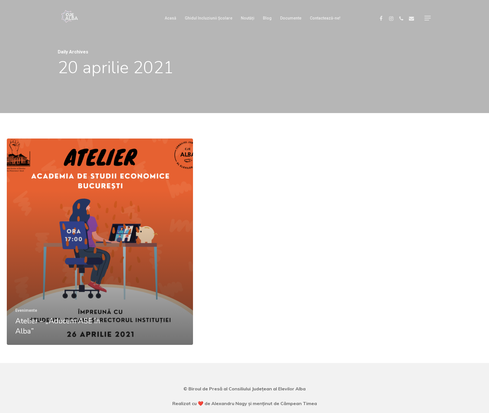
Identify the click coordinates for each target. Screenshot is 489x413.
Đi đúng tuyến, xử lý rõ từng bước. (45, 382)
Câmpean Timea (298, 403)
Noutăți (244, 14)
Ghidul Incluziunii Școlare (205, 14)
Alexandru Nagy (229, 403)
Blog (263, 14)
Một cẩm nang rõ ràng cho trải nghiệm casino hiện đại (67, 400)
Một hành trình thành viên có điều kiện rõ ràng (59, 391)
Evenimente (26, 310)
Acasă (167, 14)
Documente (287, 14)
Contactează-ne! (321, 14)
